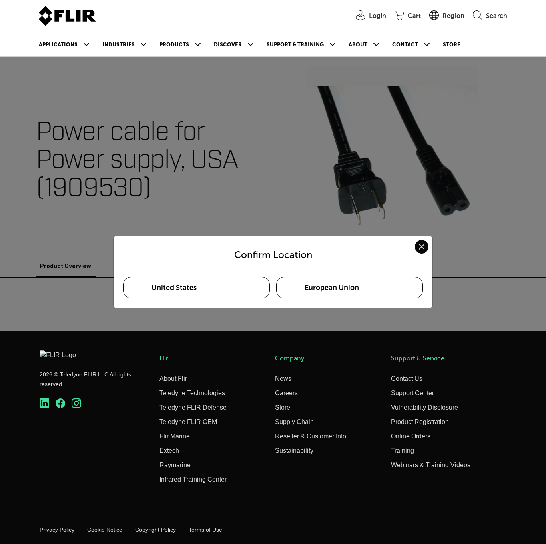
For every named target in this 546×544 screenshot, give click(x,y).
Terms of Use (205, 529)
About (358, 45)
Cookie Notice (104, 529)
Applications (58, 45)
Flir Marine (174, 436)
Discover (228, 45)
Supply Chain (294, 421)
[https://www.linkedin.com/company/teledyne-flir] (44, 403)
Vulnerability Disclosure (424, 407)
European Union (332, 288)
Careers (286, 393)
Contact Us (406, 378)
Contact (405, 45)
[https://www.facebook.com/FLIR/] (60, 403)
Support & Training (295, 45)
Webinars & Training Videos (430, 465)
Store (451, 45)
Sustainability (294, 450)
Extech (169, 450)
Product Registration (420, 421)
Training (402, 450)
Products (174, 45)
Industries (118, 45)
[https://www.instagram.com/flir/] (76, 403)
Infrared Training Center (193, 479)
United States (174, 288)
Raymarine (175, 465)
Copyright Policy (155, 529)
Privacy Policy (57, 529)
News (283, 378)
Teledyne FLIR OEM (188, 421)
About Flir (173, 378)
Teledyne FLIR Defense (193, 407)
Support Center (412, 393)
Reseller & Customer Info (310, 436)
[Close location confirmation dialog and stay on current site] (421, 247)
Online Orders (410, 436)
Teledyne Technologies (192, 393)
